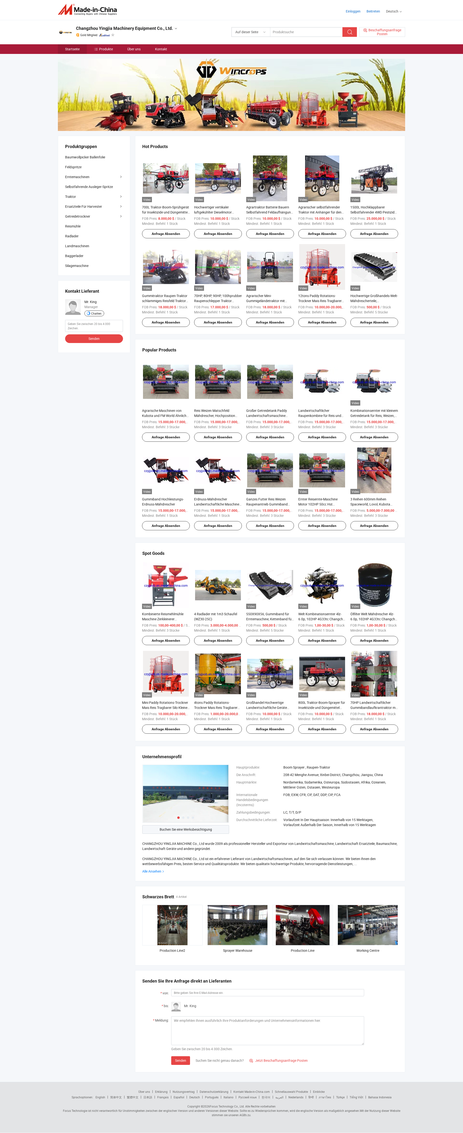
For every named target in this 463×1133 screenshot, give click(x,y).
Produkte (106, 49)
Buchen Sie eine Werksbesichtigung (186, 829)
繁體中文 (132, 1097)
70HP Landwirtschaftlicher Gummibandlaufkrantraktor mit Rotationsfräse (373, 707)
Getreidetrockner (77, 216)
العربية (279, 1097)
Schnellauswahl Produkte (291, 1092)
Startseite (72, 49)
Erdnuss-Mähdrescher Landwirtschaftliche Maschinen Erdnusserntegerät (217, 504)
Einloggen (353, 11)
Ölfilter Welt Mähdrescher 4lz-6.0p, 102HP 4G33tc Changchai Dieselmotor (374, 619)
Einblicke (319, 1092)
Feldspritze (73, 167)
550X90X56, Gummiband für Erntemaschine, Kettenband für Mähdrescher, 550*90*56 (269, 619)
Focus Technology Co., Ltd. (227, 1106)
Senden (180, 1060)
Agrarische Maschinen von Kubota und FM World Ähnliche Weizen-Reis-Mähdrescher (165, 415)
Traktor (70, 196)
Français (163, 1097)
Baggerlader (74, 255)
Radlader (72, 236)
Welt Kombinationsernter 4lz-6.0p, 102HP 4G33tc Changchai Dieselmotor (322, 619)
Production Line (302, 950)
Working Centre (367, 950)
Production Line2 (172, 950)
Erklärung (161, 1092)
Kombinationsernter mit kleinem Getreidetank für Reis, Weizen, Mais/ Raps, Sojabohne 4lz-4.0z (374, 415)
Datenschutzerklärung (214, 1092)
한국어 (266, 1097)
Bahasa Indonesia (380, 1097)
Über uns (134, 49)
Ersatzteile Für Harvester (83, 206)
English (100, 1097)
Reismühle (73, 226)
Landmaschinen (77, 246)
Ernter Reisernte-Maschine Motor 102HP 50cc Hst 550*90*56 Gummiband (318, 504)
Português (211, 1097)
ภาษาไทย (325, 1097)
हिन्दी (311, 1097)
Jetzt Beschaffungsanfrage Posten (278, 1060)
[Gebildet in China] (89, 9)
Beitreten (373, 11)
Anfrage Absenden (166, 234)
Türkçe (340, 1097)
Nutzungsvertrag (184, 1092)
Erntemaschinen (77, 177)
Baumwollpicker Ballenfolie (85, 157)
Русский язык (247, 1097)
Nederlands (295, 1097)
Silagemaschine (77, 265)
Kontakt (161, 49)
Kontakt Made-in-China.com (251, 1092)
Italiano (228, 1097)
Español (179, 1097)
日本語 (147, 1097)
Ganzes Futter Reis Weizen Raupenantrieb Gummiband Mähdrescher (267, 504)
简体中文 (116, 1097)
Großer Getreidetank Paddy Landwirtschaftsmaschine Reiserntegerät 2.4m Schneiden (269, 415)
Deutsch (194, 1097)
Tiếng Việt (356, 1097)
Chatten (96, 313)
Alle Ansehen (151, 871)
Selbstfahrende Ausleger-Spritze (89, 186)
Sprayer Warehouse (237, 950)
